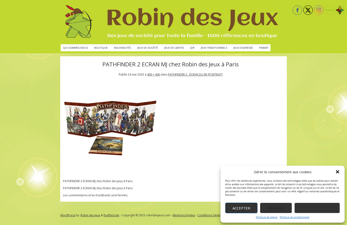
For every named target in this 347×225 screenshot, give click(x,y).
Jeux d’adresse (243, 47)
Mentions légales (184, 215)
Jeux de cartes (174, 47)
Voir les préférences (317, 208)
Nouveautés (122, 47)
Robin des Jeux (90, 215)
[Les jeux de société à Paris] (170, 22)
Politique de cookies (266, 217)
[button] (337, 171)
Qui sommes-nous (75, 47)
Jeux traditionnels (214, 47)
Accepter (241, 208)
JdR (192, 47)
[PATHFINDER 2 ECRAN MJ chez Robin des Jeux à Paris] (110, 174)
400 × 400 (153, 74)
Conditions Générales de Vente (218, 215)
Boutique (101, 47)
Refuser (276, 208)
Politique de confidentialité (294, 217)
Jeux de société (147, 47)
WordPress (67, 215)
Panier (263, 47)
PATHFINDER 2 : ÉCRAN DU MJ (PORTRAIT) (195, 74)
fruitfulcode (111, 215)
